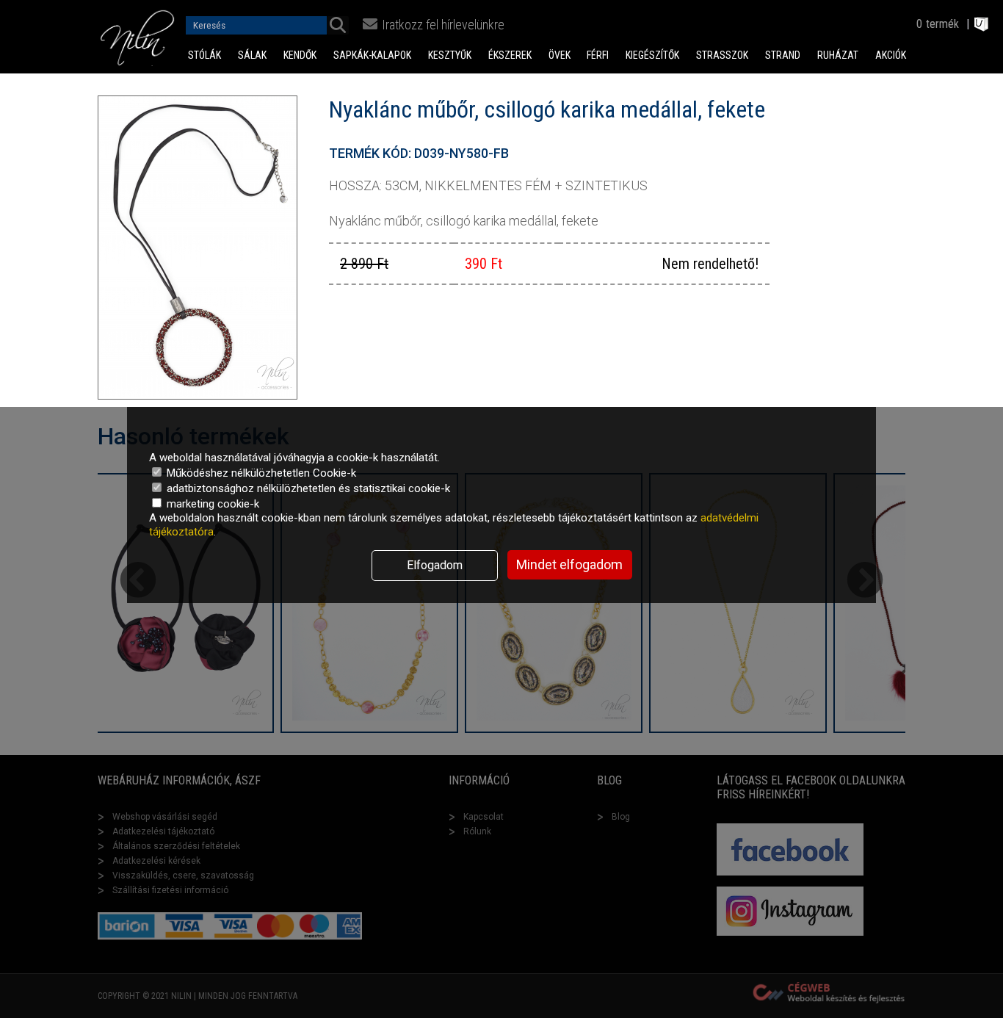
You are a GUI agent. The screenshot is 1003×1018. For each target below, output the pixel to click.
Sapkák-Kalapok (372, 55)
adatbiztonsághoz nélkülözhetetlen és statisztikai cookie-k (307, 488)
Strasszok (722, 55)
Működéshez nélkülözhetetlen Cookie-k (260, 473)
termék (942, 24)
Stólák (204, 55)
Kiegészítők (652, 55)
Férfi (598, 55)
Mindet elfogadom (569, 564)
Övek (559, 55)
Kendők (299, 55)
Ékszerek (510, 55)
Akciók (890, 55)
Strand (782, 55)
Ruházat (837, 55)
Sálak (252, 55)
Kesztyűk (449, 55)
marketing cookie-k (211, 503)
